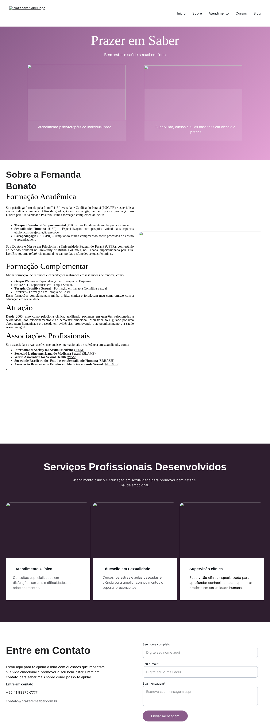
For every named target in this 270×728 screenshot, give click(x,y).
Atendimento (219, 13)
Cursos (241, 13)
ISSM (79, 350)
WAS (71, 357)
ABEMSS (111, 364)
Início (181, 13)
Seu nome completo (156, 644)
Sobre (197, 13)
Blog (257, 13)
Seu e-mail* (151, 664)
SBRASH (106, 360)
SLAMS (88, 353)
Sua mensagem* (154, 683)
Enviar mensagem (165, 716)
